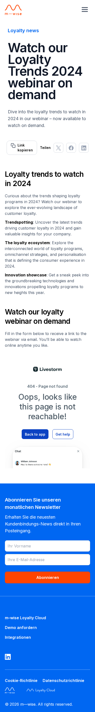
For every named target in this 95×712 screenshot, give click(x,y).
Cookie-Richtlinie (21, 680)
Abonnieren (47, 577)
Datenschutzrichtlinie (63, 680)
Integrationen (18, 637)
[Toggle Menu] (85, 9)
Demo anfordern (21, 627)
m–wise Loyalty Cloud (25, 617)
